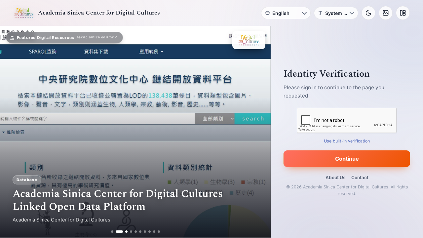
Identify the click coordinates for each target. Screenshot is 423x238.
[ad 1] (112, 231)
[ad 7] (145, 231)
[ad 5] (136, 231)
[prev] (12, 132)
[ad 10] (159, 231)
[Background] (386, 13)
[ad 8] (149, 231)
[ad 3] (124, 231)
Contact (359, 177)
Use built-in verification (347, 141)
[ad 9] (154, 231)
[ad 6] (140, 231)
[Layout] (403, 13)
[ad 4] (131, 231)
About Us (335, 177)
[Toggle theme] (368, 13)
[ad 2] (117, 231)
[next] (258, 132)
